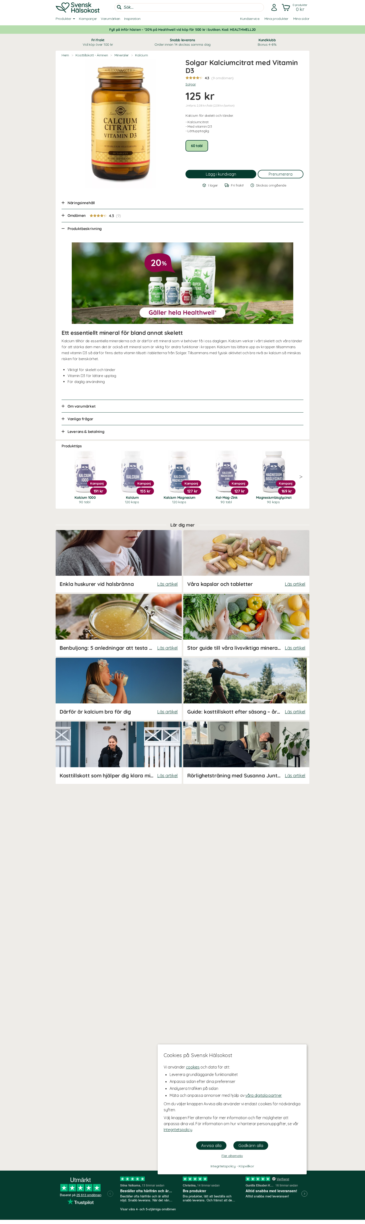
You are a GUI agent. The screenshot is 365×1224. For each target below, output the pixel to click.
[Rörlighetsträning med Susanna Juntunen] (246, 753)
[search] (189, 7)
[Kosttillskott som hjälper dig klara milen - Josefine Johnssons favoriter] (119, 753)
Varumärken (110, 18)
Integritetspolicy (178, 1129)
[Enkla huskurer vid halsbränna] (119, 561)
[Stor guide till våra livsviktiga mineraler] (246, 625)
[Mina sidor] (274, 7)
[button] (295, 7)
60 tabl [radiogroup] (197, 145)
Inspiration (132, 18)
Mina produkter (276, 18)
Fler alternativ (232, 1155)
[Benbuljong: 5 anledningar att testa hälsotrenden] (119, 625)
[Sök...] (119, 7)
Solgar (190, 84)
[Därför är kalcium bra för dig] (119, 689)
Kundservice (249, 18)
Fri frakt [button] (98, 42)
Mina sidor (301, 18)
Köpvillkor (246, 1166)
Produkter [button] (63, 18)
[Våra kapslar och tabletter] (246, 561)
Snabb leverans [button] (182, 42)
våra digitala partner (263, 1095)
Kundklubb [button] (267, 42)
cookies (193, 1067)
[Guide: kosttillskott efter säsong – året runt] (246, 689)
